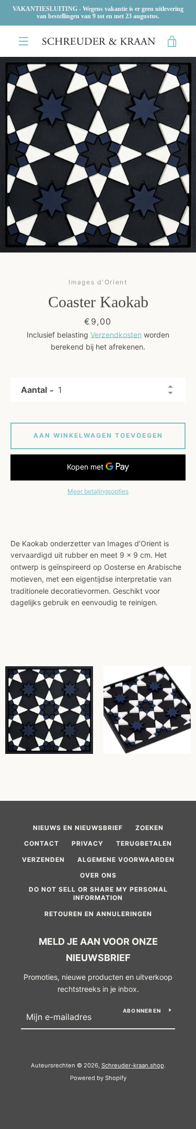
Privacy (87, 843)
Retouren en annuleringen (98, 914)
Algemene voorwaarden (126, 859)
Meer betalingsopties (98, 491)
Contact (41, 843)
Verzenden (43, 859)
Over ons (98, 875)
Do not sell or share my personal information (98, 893)
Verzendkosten (116, 334)
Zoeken (149, 828)
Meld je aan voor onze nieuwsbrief (98, 949)
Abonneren (142, 1010)
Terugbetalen (144, 843)
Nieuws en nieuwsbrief (78, 828)
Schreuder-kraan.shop (132, 1065)
